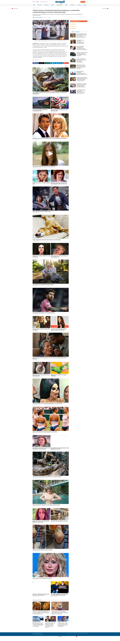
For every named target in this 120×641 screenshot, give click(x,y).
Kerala (34, 609)
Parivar (36, 7)
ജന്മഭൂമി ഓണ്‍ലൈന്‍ (38, 17)
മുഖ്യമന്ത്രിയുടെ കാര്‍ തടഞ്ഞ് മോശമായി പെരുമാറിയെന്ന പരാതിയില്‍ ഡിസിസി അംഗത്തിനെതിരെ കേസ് (81, 85)
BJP (38, 7)
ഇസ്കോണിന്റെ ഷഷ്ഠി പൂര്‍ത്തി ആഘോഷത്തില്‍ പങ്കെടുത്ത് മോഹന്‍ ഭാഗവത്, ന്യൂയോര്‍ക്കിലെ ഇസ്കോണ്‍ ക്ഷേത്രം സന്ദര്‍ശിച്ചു (81, 36)
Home (33, 7)
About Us (67, 633)
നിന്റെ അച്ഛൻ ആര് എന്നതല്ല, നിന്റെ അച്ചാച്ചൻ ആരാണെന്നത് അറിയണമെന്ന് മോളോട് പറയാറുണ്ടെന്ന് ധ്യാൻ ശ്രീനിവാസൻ (81, 79)
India (46, 620)
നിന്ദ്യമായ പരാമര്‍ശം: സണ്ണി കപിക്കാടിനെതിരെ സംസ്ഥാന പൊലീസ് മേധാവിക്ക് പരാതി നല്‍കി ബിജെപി (63, 624)
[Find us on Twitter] (36, 1)
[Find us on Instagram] (34, 1)
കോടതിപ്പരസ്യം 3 (73, 28)
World (34, 620)
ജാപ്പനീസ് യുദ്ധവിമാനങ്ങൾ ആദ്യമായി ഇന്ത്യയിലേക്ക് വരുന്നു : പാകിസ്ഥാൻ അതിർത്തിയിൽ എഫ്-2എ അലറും (38, 624)
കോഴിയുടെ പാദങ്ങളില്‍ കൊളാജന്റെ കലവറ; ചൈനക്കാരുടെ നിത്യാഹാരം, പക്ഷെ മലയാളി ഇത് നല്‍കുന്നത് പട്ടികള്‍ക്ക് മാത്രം (41, 612)
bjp (35, 59)
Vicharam (46, 5)
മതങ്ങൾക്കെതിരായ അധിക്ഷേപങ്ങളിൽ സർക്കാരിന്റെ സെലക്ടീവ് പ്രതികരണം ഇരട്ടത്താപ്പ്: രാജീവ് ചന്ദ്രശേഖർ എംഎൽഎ (59, 612)
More (66, 5)
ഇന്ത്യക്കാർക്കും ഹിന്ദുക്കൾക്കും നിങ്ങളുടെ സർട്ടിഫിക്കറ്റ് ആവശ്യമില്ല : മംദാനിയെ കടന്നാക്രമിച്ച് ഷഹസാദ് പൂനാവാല (50, 625)
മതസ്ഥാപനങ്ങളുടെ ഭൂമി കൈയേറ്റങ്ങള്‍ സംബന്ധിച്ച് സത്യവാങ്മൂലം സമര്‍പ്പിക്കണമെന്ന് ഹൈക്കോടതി (81, 61)
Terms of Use (74, 633)
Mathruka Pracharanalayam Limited (37, 633)
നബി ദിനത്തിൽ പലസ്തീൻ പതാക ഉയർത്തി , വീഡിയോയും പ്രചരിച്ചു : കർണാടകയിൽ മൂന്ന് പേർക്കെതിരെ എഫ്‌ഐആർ (81, 92)
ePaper (83, 1)
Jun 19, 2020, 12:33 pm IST (46, 17)
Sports (52, 5)
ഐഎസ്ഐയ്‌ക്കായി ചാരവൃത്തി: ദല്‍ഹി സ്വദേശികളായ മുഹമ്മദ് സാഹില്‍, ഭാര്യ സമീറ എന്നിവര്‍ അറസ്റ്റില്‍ (81, 48)
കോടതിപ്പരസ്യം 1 (73, 24)
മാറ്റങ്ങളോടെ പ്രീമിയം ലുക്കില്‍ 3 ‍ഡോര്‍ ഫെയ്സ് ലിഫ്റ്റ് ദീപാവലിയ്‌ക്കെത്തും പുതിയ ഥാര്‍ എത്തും (81, 54)
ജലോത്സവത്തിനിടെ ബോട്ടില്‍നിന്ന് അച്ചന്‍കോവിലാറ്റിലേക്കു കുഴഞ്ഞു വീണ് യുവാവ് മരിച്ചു (81, 73)
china (37, 59)
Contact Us (70, 633)
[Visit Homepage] (60, 1)
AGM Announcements (84, 633)
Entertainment (59, 5)
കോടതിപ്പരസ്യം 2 (73, 26)
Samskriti (79, 5)
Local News (72, 5)
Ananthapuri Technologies (40, 634)
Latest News (39, 5)
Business (84, 5)
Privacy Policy (79, 633)
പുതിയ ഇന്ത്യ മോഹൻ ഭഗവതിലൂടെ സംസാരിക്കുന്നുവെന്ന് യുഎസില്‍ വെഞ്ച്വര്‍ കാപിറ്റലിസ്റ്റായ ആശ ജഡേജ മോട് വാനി (81, 43)
